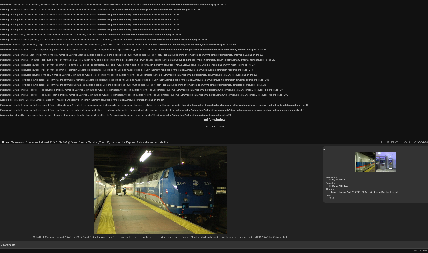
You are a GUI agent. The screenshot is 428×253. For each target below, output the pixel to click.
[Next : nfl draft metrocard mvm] (414, 142)
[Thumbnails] (405, 142)
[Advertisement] (214, 134)
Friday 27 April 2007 (338, 179)
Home (5, 142)
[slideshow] (388, 142)
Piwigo (424, 250)
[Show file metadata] (392, 142)
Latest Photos (338, 192)
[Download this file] (397, 142)
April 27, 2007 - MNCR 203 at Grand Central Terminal (372, 192)
